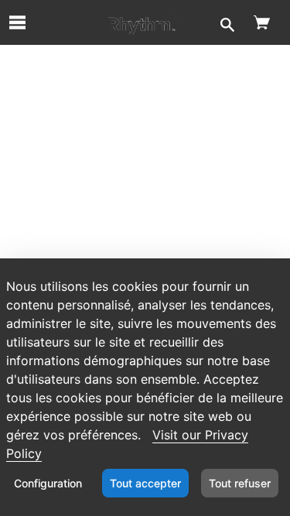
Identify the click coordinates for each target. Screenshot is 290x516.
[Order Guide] (145, 22)
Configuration (48, 483)
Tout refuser (240, 483)
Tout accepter (145, 483)
